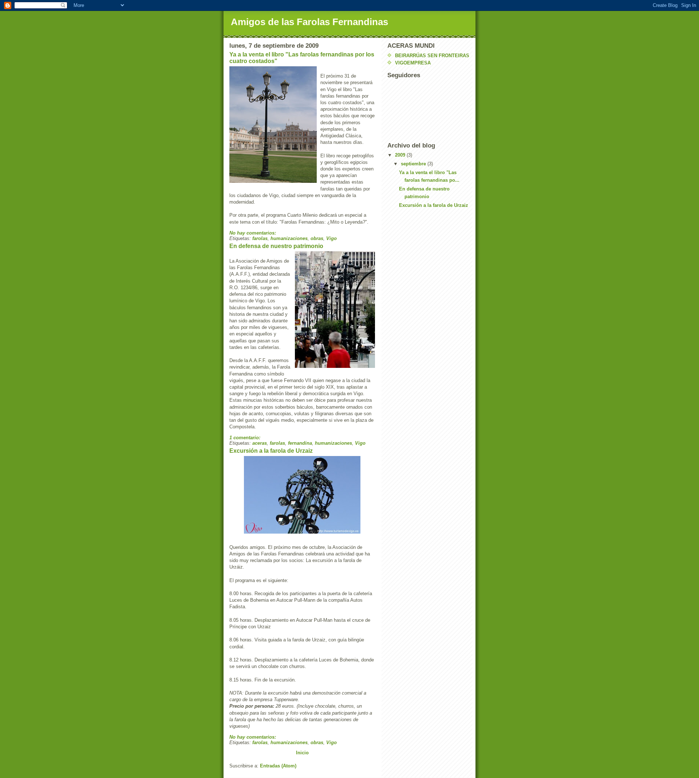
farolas (260, 238)
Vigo (331, 238)
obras (317, 238)
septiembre (414, 163)
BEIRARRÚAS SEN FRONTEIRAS (432, 55)
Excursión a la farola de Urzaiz (271, 451)
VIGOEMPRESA (413, 63)
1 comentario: (245, 437)
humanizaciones (289, 238)
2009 (401, 155)
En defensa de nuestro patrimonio (276, 246)
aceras (259, 443)
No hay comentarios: (253, 233)
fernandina (300, 443)
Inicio (302, 752)
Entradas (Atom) (278, 766)
